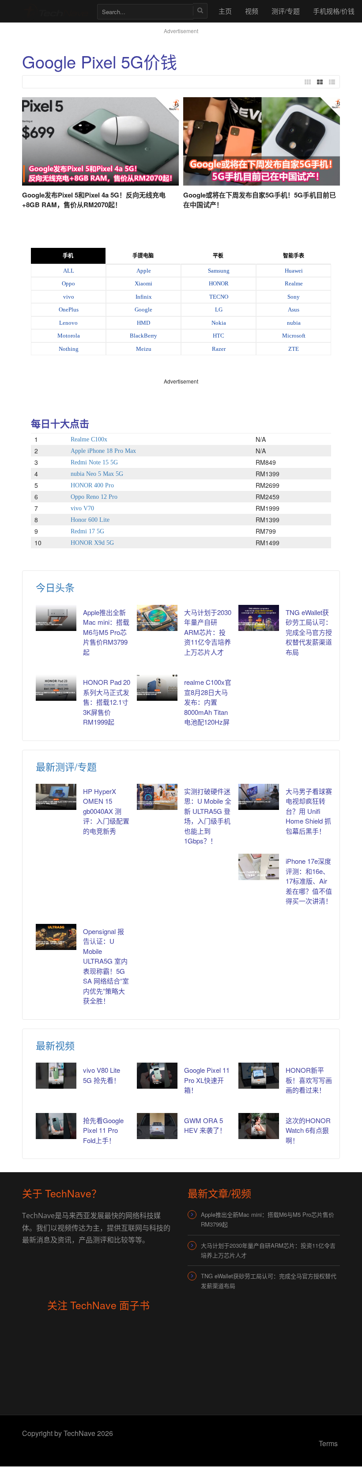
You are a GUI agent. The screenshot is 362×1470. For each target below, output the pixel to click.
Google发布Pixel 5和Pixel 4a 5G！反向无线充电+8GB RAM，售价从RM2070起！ (94, 200)
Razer (219, 349)
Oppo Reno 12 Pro (94, 497)
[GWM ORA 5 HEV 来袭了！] (157, 1126)
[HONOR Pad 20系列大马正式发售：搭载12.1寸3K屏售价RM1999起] (56, 688)
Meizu (143, 349)
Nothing (69, 349)
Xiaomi (143, 283)
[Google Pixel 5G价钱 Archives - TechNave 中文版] (55, 11)
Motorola (68, 335)
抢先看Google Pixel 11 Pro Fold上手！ (103, 1130)
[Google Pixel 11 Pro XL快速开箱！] (157, 1076)
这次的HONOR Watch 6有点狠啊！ (308, 1130)
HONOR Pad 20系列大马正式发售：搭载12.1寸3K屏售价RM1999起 (106, 701)
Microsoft (293, 335)
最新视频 (55, 1045)
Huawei (294, 270)
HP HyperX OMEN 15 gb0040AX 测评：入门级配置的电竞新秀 (106, 811)
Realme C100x (89, 439)
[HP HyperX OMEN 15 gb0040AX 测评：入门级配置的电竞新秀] (56, 797)
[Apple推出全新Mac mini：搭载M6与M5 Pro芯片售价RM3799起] (56, 618)
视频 (251, 10)
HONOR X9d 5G (92, 542)
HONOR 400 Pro (92, 485)
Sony (293, 296)
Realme (294, 283)
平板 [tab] (218, 256)
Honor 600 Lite (90, 520)
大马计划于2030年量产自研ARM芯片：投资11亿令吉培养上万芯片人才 (207, 632)
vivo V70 (82, 508)
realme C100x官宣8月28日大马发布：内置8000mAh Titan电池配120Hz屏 (207, 701)
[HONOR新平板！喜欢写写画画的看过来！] (258, 1076)
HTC (218, 335)
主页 (225, 10)
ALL (68, 270)
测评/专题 (286, 10)
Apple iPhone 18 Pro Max (103, 451)
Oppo (68, 283)
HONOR (219, 283)
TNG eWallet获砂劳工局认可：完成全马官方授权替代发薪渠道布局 (309, 632)
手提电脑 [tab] (143, 256)
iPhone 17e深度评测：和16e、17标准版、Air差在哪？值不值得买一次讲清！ (309, 880)
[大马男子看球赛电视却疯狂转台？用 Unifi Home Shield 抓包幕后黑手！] (258, 797)
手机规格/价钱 (333, 10)
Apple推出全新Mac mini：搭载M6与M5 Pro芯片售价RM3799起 (106, 632)
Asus (293, 309)
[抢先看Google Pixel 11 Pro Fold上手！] (56, 1126)
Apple (143, 270)
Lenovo (68, 322)
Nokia (218, 322)
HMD (143, 322)
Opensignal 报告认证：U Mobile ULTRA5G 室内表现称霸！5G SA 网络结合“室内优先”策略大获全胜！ (106, 966)
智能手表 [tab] (293, 256)
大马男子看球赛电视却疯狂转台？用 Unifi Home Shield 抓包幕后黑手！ (309, 811)
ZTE (293, 349)
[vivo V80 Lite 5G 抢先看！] (56, 1076)
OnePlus (69, 309)
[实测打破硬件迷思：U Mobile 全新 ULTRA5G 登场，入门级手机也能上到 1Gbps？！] (157, 797)
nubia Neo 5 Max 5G (97, 474)
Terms (328, 1443)
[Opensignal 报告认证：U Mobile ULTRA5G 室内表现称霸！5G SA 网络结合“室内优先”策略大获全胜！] (56, 937)
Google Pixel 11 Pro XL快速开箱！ (207, 1079)
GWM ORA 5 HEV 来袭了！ (205, 1125)
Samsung (219, 270)
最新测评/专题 (66, 766)
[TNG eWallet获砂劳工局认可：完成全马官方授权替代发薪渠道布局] (258, 618)
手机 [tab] (68, 256)
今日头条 (55, 587)
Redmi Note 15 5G (94, 462)
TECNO (218, 296)
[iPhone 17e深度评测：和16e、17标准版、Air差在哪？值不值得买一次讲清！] (258, 867)
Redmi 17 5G (87, 531)
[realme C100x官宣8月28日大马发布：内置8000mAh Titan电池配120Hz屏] (157, 688)
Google (143, 309)
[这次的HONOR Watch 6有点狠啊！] (258, 1126)
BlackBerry (143, 335)
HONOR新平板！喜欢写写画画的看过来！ (309, 1079)
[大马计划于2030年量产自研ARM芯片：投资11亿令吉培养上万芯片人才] (157, 618)
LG (218, 309)
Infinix (144, 296)
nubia (294, 322)
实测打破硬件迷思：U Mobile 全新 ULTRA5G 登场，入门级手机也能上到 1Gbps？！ (207, 816)
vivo (68, 296)
